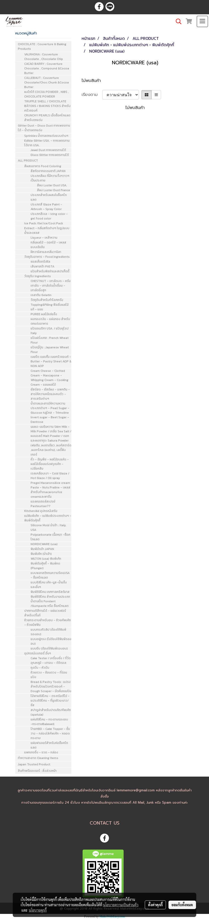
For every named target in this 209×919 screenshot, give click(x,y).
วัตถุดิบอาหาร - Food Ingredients (47, 256)
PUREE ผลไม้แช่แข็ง (44, 314)
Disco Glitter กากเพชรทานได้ (50, 155)
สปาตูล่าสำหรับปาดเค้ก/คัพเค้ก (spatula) (51, 712)
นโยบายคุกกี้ (38, 910)
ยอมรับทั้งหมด (182, 904)
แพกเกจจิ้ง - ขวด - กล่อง (41, 752)
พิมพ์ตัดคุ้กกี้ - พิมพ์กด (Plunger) (45, 565)
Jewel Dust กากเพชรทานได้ (48, 150)
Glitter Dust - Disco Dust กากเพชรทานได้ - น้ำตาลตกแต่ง (44, 127)
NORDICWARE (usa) (44, 544)
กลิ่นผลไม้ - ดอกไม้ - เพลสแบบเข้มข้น (48, 244)
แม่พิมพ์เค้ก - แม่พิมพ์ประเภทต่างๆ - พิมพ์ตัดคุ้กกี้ (47, 518)
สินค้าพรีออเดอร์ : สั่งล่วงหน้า (37, 770)
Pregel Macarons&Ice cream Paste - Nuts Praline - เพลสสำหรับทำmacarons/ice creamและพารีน (50, 490)
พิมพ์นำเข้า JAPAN (42, 549)
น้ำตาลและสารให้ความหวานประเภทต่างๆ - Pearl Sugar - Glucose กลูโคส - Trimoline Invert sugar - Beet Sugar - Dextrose (50, 412)
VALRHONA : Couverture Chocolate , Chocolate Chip (43, 56)
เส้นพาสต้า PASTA (42, 266)
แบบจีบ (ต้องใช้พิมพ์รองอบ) (49, 648)
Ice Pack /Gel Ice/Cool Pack (43, 223)
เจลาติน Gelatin (41, 295)
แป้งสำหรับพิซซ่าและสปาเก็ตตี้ (50, 271)
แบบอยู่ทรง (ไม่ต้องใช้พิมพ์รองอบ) (51, 641)
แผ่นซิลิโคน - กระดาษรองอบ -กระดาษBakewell (49, 721)
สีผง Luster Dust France (53, 190)
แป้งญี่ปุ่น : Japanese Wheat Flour (50, 349)
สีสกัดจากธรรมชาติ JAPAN (48, 171)
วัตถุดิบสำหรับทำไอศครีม (47, 300)
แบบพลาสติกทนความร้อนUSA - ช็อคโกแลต (50, 575)
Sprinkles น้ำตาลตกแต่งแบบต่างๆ (46, 135)
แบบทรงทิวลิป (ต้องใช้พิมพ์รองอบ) (48, 631)
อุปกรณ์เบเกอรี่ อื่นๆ (37, 653)
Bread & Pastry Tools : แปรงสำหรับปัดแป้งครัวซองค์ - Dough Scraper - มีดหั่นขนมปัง (51, 686)
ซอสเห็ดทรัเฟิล (40, 261)
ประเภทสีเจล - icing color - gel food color (49, 216)
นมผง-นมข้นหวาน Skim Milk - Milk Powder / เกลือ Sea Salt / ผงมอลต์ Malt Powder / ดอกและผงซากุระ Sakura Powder (51, 433)
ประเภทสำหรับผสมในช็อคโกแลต (49, 197)
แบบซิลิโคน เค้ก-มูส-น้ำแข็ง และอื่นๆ (49, 584)
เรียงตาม (92, 95)
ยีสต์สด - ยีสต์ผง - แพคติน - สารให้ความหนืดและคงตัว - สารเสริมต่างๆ (50, 394)
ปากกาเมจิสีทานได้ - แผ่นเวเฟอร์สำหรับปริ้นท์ (45, 613)
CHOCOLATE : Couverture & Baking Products (42, 46)
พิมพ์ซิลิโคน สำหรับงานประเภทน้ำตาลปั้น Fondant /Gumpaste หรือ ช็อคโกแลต (50, 601)
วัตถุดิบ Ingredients (37, 276)
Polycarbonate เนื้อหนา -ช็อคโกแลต (50, 537)
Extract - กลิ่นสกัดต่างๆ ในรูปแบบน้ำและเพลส (46, 230)
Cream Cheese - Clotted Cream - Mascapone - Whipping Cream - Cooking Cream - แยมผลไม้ (49, 378)
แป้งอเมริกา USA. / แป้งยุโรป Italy (50, 330)
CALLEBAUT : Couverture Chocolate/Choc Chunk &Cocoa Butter (46, 82)
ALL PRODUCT (28, 160)
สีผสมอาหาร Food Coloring (42, 166)
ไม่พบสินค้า (91, 81)
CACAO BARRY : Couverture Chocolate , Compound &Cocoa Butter (46, 68)
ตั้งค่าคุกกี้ (155, 904)
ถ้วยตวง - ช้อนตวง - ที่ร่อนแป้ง (49, 674)
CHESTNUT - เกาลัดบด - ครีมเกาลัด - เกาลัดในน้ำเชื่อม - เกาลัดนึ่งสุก (51, 285)
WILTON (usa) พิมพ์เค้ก (46, 558)
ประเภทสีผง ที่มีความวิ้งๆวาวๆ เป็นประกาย (50, 178)
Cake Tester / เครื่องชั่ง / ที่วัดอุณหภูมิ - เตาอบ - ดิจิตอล (51, 660)
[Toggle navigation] (202, 21)
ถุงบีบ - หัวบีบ (40, 667)
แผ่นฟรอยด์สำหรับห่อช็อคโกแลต (49, 745)
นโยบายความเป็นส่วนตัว (120, 904)
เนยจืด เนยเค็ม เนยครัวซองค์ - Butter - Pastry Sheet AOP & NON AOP (51, 361)
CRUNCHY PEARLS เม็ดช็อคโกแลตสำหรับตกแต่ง (47, 117)
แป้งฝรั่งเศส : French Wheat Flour (50, 340)
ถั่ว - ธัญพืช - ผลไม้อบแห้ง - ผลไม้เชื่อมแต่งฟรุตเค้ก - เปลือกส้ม (50, 464)
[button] (177, 21)
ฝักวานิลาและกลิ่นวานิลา (46, 252)
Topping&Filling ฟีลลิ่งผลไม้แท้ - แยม (50, 307)
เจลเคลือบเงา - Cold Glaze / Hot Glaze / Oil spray (50, 475)
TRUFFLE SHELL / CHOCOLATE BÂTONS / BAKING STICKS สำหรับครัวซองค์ (47, 106)
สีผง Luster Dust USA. (52, 185)
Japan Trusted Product (34, 764)
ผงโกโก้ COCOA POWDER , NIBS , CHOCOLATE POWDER (46, 94)
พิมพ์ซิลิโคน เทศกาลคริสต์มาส (50, 592)
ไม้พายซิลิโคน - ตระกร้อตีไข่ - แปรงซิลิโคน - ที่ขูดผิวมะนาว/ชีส (50, 700)
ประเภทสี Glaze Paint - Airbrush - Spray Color (46, 206)
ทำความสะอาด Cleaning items (38, 758)
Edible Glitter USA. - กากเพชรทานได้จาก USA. (47, 143)
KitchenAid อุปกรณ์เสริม (40, 511)
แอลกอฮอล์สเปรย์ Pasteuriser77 (43, 503)
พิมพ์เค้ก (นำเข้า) (41, 554)
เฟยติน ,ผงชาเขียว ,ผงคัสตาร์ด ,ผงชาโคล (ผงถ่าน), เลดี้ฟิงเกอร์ (51, 450)
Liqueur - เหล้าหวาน (44, 237)
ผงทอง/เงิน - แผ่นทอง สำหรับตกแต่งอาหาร (50, 321)
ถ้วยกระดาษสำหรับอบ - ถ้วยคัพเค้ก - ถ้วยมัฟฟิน (47, 622)
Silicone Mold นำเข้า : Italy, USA (48, 527)
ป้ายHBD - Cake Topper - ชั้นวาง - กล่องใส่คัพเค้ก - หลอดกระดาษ (50, 733)
